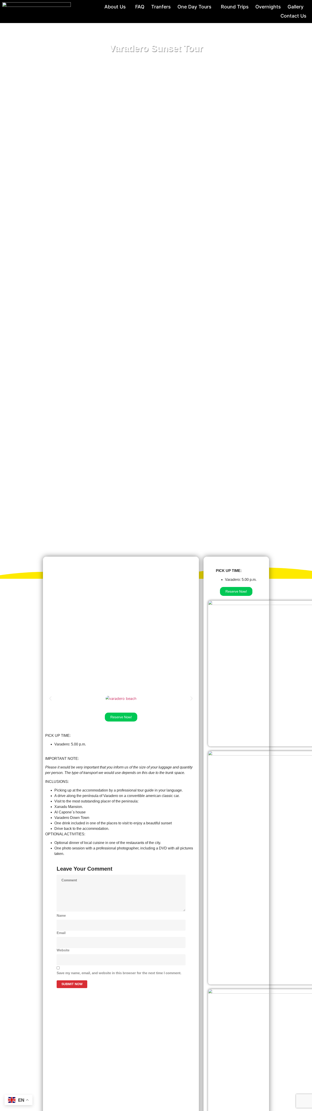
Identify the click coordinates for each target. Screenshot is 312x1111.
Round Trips (235, 7)
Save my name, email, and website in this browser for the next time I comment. (119, 973)
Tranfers (161, 7)
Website (63, 950)
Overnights (268, 7)
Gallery (296, 7)
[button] (50, 698)
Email (61, 933)
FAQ (139, 7)
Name (61, 915)
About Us (115, 7)
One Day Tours (194, 7)
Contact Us (293, 16)
